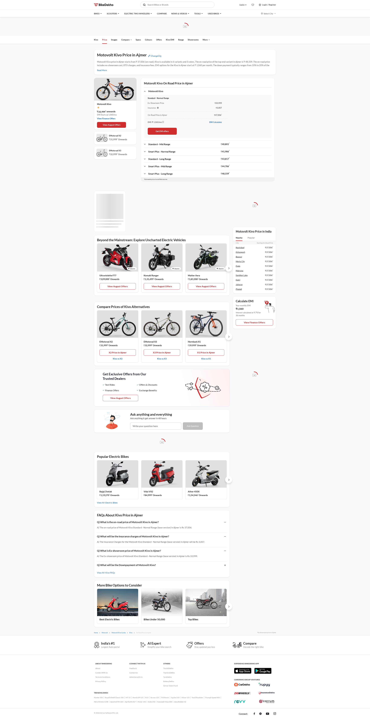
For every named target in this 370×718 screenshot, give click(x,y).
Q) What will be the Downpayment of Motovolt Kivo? (126, 565)
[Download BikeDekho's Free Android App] (262, 671)
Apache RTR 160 (116, 702)
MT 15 (128, 697)
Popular (251, 237)
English (242, 5)
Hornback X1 (194, 341)
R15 (146, 697)
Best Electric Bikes (109, 619)
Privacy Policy (100, 681)
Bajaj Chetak (105, 491)
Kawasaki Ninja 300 (164, 702)
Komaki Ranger (151, 275)
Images (114, 39)
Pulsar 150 (142, 702)
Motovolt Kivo (104, 104)
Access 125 (154, 697)
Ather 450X (193, 491)
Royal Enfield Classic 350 (114, 697)
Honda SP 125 (138, 697)
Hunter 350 (98, 697)
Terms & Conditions (102, 677)
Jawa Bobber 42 (180, 702)
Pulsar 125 (186, 697)
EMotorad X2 (115, 135)
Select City (268, 13)
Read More (102, 70)
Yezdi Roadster (197, 697)
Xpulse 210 (175, 697)
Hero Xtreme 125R (101, 702)
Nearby (239, 237)
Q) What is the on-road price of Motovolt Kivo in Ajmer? (128, 522)
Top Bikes (193, 619)
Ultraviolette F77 (107, 275)
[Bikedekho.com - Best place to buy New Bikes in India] (103, 5)
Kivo (96, 39)
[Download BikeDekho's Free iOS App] (242, 671)
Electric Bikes (111, 502)
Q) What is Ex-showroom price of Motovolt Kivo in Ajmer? (129, 550)
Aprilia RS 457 (130, 702)
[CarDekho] (242, 684)
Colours (148, 39)
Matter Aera (194, 275)
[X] (260, 714)
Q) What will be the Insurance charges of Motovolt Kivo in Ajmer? (133, 536)
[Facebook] (254, 714)
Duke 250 (151, 702)
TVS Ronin (165, 697)
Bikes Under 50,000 (154, 619)
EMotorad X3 (115, 150)
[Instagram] (274, 714)
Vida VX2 (148, 491)
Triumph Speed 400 (212, 697)
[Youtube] (267, 714)
